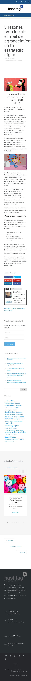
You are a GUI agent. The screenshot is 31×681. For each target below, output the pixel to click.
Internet (23, 419)
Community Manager (9, 403)
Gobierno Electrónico (11, 60)
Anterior (10, 540)
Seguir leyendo (15, 512)
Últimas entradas (16, 289)
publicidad (8, 432)
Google (16, 416)
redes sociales (19, 432)
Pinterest (21, 430)
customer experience (9, 407)
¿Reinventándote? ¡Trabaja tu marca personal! (16, 358)
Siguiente (22, 552)
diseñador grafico (8, 410)
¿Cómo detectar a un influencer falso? (15, 369)
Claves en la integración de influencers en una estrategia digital (16, 381)
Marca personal (18, 421)
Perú (17, 430)
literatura (11, 421)
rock (6, 435)
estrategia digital (9, 308)
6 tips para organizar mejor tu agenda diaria (15, 364)
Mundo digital (8, 428)
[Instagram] (11, 302)
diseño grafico (10, 412)
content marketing (10, 405)
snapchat (13, 435)
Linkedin (7, 421)
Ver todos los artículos (12, 467)
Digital (16, 407)
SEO (9, 435)
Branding (16, 401)
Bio (7, 289)
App (8, 401)
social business (20, 435)
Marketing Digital (12, 426)
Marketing (19, 60)
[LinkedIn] (9, 302)
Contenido (17, 403)
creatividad (18, 405)
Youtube (15, 441)
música (15, 428)
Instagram (17, 419)
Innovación (9, 419)
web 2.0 (10, 441)
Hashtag (21, 416)
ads (5, 401)
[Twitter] (7, 302)
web (6, 441)
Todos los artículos (15, 546)
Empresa (7, 414)
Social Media (10, 437)
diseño (14, 410)
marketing (9, 423)
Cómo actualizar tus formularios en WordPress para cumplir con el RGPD (16, 375)
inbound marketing (19, 308)
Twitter (21, 439)
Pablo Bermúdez (10, 430)
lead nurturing (8, 310)
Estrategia (12, 414)
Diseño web (19, 412)
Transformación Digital (11, 439)
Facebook (9, 417)
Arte (11, 401)
